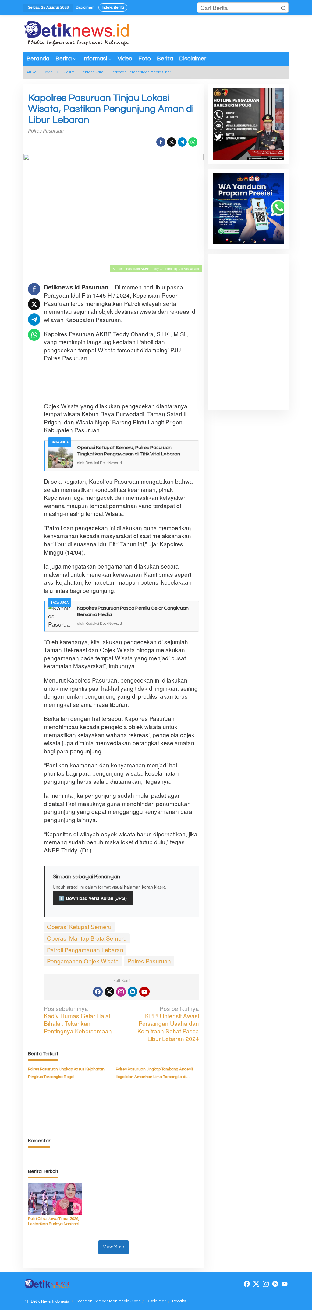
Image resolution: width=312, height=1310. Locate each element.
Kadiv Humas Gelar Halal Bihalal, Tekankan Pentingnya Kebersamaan (78, 1020)
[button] (283, 7)
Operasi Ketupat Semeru (79, 926)
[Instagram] (121, 992)
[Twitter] (109, 992)
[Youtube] (144, 992)
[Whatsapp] (192, 142)
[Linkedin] (132, 992)
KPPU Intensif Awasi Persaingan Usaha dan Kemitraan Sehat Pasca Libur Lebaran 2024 (168, 1023)
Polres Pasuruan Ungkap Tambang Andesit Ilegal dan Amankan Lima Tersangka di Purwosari (154, 1073)
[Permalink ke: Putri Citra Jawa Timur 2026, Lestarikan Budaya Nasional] (55, 1198)
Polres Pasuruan (149, 961)
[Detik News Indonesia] (76, 32)
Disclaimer (156, 1301)
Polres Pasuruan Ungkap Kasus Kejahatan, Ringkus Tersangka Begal (66, 1073)
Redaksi (179, 1301)
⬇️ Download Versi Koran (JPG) (93, 898)
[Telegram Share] (182, 142)
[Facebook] (98, 992)
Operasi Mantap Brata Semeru (87, 938)
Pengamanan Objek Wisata (83, 961)
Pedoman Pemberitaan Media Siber (108, 1301)
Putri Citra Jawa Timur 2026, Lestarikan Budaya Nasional (53, 1221)
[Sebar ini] (160, 142)
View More (113, 1247)
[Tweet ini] (171, 142)
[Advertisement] (155, 382)
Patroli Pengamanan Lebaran (85, 949)
